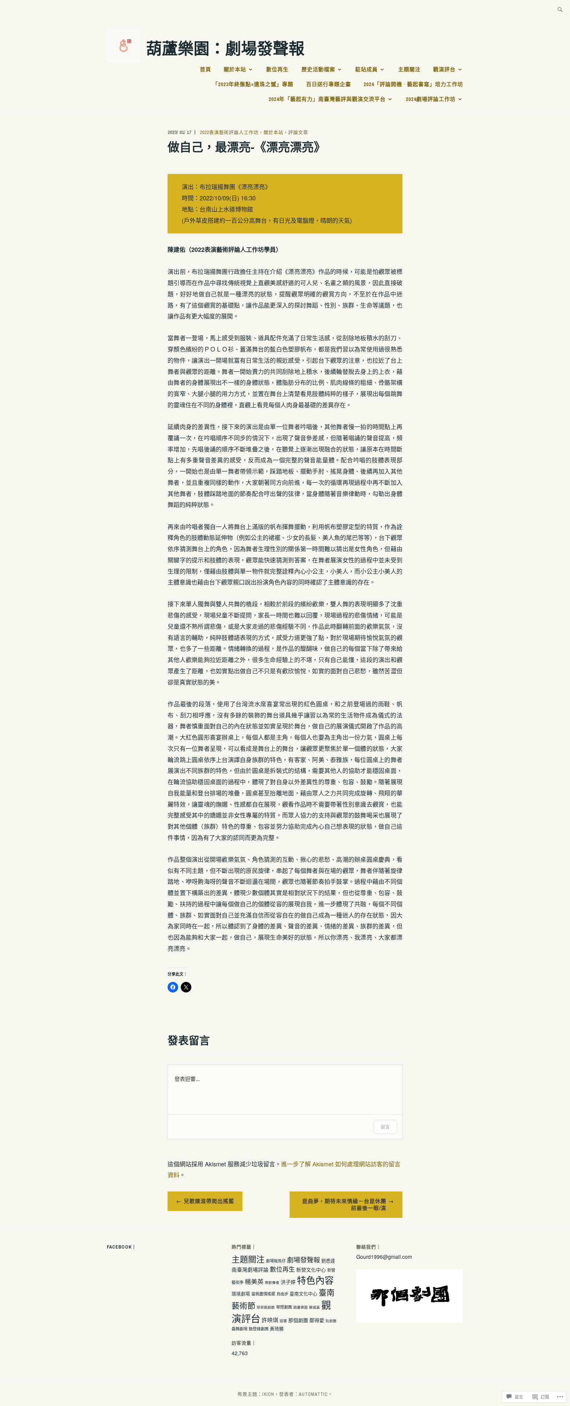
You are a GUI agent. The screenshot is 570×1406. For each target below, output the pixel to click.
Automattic (313, 1394)
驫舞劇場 (239, 1329)
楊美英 (254, 1281)
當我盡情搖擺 (263, 1294)
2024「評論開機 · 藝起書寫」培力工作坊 (413, 84)
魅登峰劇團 (259, 1329)
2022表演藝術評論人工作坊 (229, 132)
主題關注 (409, 69)
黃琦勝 (277, 1328)
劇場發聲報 (303, 1259)
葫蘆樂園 (300, 1307)
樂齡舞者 (272, 1282)
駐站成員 (366, 69)
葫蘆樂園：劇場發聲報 (225, 47)
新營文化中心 (311, 1269)
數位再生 (277, 69)
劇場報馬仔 (276, 1261)
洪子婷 (288, 1281)
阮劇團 (331, 1320)
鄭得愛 (316, 1320)
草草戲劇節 (266, 1307)
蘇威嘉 (314, 1307)
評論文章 (298, 132)
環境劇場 (241, 1293)
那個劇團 (298, 1320)
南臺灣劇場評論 (250, 1269)
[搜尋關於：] (560, 10)
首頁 (205, 69)
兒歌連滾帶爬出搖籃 (209, 1201)
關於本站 (235, 69)
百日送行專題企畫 (328, 84)
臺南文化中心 (303, 1293)
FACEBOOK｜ (122, 1247)
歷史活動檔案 (318, 69)
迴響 (283, 1320)
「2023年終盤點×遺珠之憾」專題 (252, 84)
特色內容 (315, 1280)
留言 (385, 1126)
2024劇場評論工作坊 (431, 99)
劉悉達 (328, 1260)
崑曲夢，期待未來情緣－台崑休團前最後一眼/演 (344, 1204)
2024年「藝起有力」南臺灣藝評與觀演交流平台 (327, 99)
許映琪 (270, 1320)
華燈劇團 (284, 1307)
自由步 (282, 1294)
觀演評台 (444, 69)
